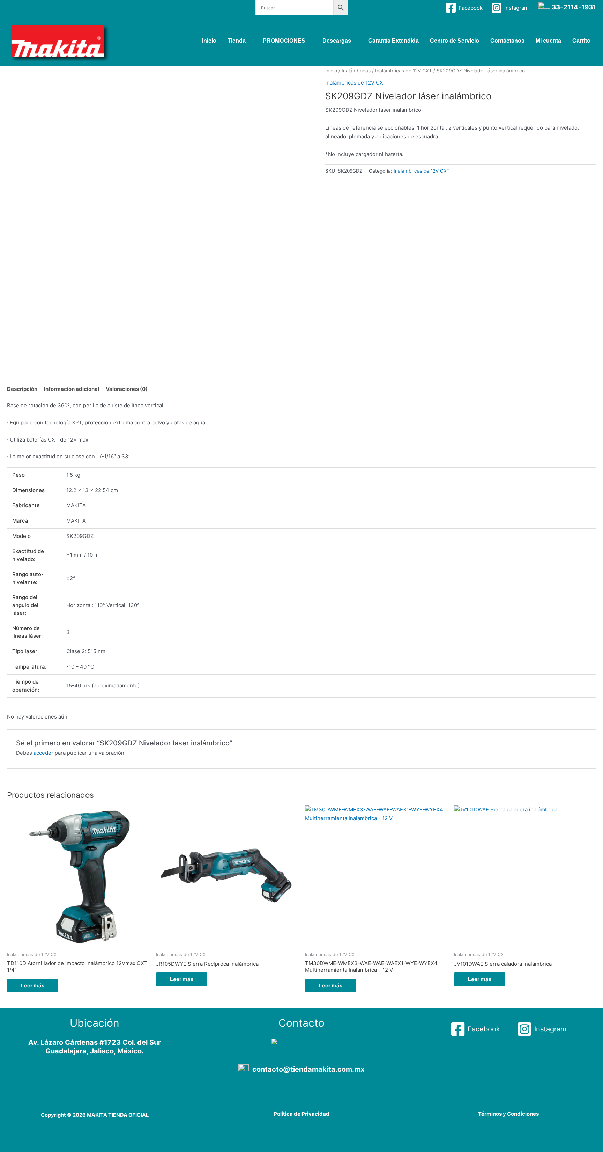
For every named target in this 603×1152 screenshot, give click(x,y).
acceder (43, 753)
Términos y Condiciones (508, 1113)
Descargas (336, 41)
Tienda (237, 41)
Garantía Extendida (393, 41)
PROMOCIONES (284, 41)
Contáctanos (507, 41)
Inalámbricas (356, 70)
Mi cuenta (548, 41)
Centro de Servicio (454, 41)
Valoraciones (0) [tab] (127, 389)
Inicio (209, 41)
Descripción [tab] (22, 389)
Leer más (32, 985)
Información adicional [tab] (71, 389)
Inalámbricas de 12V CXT (403, 70)
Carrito (581, 41)
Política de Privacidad (301, 1113)
